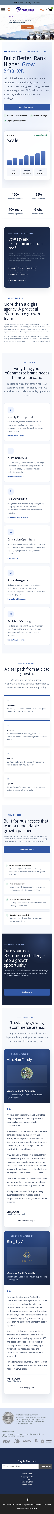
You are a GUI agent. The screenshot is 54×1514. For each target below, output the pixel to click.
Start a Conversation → (27, 107)
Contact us (27, 1479)
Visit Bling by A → (27, 1387)
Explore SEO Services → (16, 477)
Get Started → (27, 992)
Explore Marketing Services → (18, 517)
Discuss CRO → (13, 558)
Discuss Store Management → (18, 599)
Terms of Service (27, 1482)
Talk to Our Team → (27, 849)
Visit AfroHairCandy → (27, 1221)
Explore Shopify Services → (17, 436)
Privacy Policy (27, 1474)
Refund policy (27, 1485)
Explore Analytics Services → (17, 640)
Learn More (27, 27)
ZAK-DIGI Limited (15, 1505)
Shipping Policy (27, 1476)
